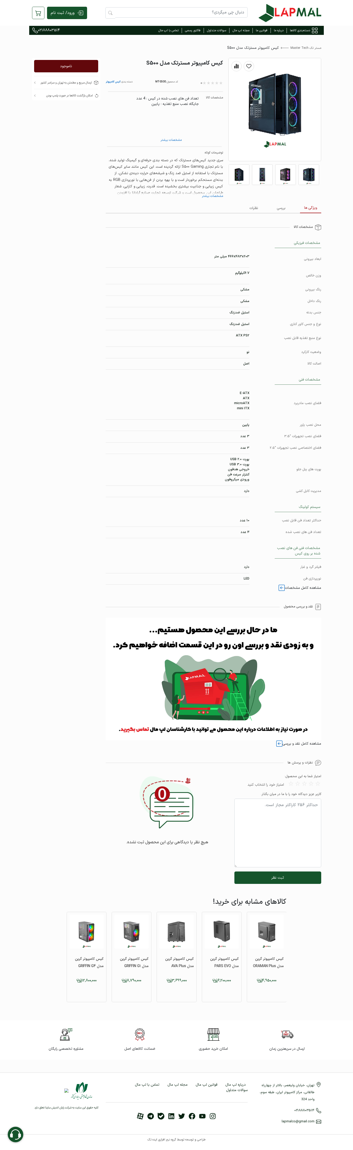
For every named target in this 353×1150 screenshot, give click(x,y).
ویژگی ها (310, 208)
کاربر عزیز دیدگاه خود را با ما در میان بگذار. (291, 794)
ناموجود (66, 66)
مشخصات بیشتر (171, 140)
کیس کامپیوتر (113, 82)
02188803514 (49, 30)
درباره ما (278, 30)
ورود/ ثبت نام (62, 13)
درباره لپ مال (235, 1084)
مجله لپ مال (241, 30)
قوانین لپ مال (206, 1084)
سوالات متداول (216, 30)
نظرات (253, 208)
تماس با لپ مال (168, 30)
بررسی (281, 208)
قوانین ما (261, 30)
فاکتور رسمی (193, 30)
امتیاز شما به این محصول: (303, 776)
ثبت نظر (277, 878)
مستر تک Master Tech (305, 48)
